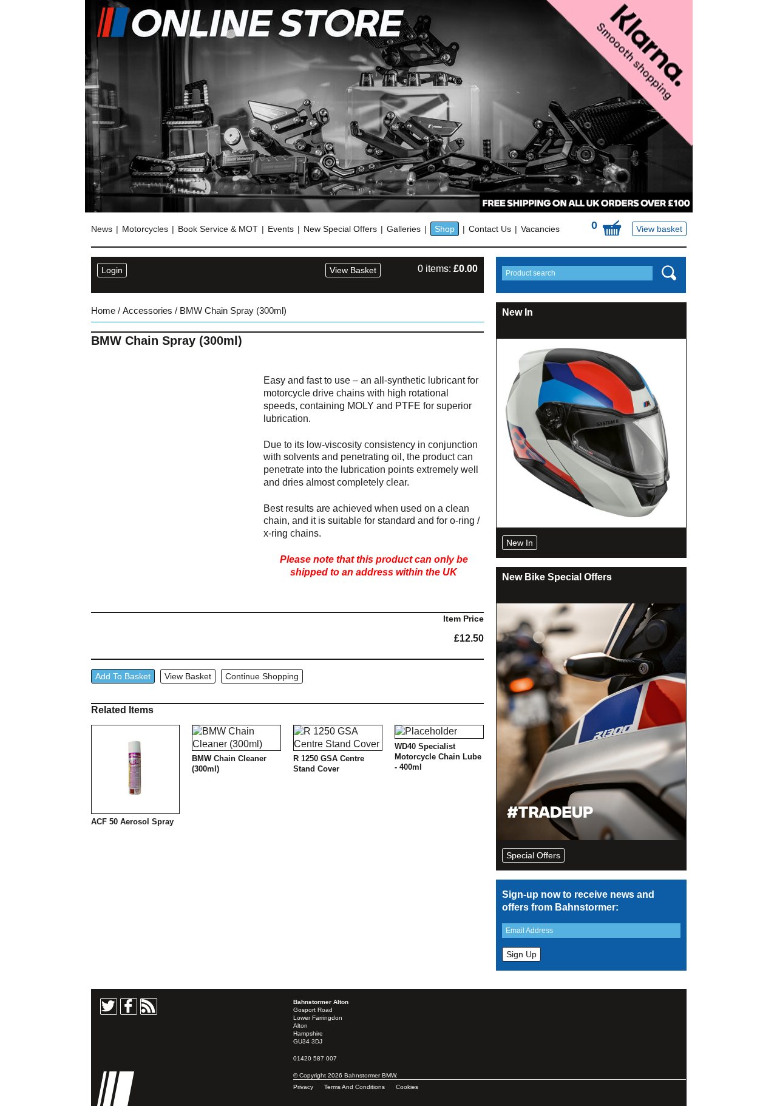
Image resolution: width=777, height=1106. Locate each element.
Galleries (404, 229)
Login (112, 270)
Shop (445, 229)
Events (281, 229)
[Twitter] (108, 1006)
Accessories (147, 311)
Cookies (407, 1087)
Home (103, 311)
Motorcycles (145, 229)
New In (519, 543)
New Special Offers (340, 229)
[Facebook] (128, 1006)
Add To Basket (123, 676)
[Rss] (148, 1006)
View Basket (353, 270)
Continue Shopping (262, 676)
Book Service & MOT (218, 229)
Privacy (303, 1087)
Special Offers (533, 855)
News (101, 229)
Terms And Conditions (354, 1087)
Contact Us (490, 229)
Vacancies (540, 229)
